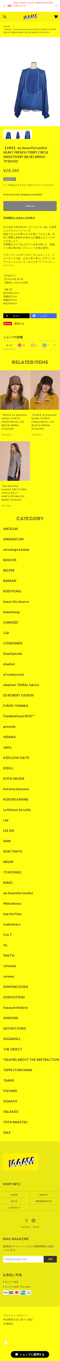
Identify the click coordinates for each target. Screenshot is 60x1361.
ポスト (16, 315)
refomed (9, 966)
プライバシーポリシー (15, 1315)
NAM (7, 841)
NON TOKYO (12, 851)
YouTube (25, 1227)
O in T (7, 935)
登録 (50, 1259)
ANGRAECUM (13, 539)
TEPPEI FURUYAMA (17, 1070)
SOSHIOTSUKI (14, 997)
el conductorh (13, 674)
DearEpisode (12, 653)
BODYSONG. (12, 591)
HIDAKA (9, 737)
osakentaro (11, 924)
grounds (9, 726)
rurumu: (8, 976)
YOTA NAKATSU (15, 1122)
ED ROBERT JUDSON (18, 695)
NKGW (8, 862)
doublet (9, 664)
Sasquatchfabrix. (16, 1007)
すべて (9, 345)
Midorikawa (12, 903)
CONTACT (14, 1207)
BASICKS (9, 560)
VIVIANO (10, 1091)
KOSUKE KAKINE (15, 799)
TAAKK (8, 1080)
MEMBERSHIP (44, 1201)
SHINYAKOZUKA (15, 987)
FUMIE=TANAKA (15, 706)
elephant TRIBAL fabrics (21, 685)
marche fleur (12, 914)
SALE (7, 1132)
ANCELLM (10, 529)
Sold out (30, 206)
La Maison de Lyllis (17, 810)
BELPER (8, 570)
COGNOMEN (12, 643)
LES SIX (8, 830)
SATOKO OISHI (14, 1028)
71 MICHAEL (12, 872)
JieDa (7, 747)
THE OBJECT (12, 1049)
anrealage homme (16, 549)
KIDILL (8, 768)
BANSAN (9, 581)
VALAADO (11, 1111)
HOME (6, 26)
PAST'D (8, 955)
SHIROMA (10, 1018)
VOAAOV (10, 1101)
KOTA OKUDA (13, 778)
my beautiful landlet (18, 893)
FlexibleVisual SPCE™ (18, 716)
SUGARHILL (12, 1039)
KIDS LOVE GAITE (16, 758)
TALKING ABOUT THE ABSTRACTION (31, 1059)
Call (6, 633)
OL (5, 945)
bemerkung (11, 612)
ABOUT (43, 1194)
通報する (19, 323)
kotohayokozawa (16, 789)
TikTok (35, 1227)
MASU (8, 882)
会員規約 (8, 1323)
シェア (43, 315)
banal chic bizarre (16, 601)
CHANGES (10, 622)
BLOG (14, 1201)
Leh (5, 820)
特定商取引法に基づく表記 (18, 1319)
